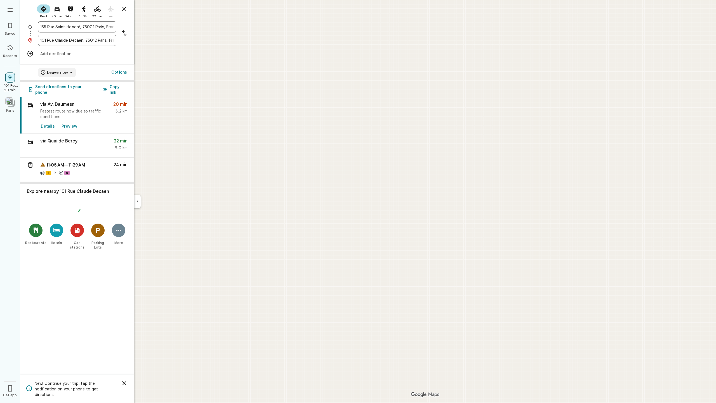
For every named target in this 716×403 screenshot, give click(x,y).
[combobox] (77, 26)
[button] (77, 146)
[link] (77, 115)
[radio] (43, 10)
